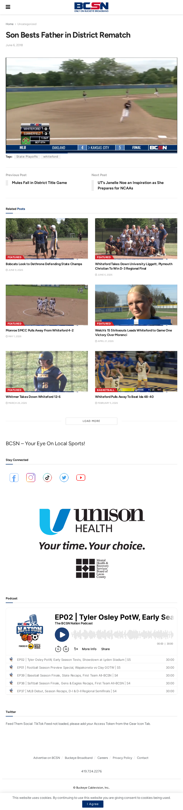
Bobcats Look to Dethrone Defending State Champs (44, 264)
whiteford (50, 156)
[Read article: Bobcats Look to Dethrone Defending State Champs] (47, 238)
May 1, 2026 (14, 336)
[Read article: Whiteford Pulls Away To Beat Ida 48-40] (136, 371)
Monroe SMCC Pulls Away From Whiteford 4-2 (40, 330)
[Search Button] (175, 7)
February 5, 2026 (107, 403)
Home (10, 24)
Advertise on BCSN (46, 758)
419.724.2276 (91, 771)
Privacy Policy (122, 758)
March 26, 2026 (17, 403)
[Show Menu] (8, 7)
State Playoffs (27, 156)
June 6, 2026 (104, 274)
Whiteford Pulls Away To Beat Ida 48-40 (124, 397)
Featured (14, 257)
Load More (91, 421)
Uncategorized (26, 24)
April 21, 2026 (105, 341)
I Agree (93, 804)
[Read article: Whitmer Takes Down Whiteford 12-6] (47, 371)
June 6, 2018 (14, 45)
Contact (142, 758)
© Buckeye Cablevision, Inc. (91, 787)
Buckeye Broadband (79, 758)
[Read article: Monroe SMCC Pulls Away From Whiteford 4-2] (47, 305)
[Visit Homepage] (91, 7)
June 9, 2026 (15, 270)
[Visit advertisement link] (91, 540)
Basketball (105, 390)
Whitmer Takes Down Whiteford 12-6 (33, 397)
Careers (102, 758)
